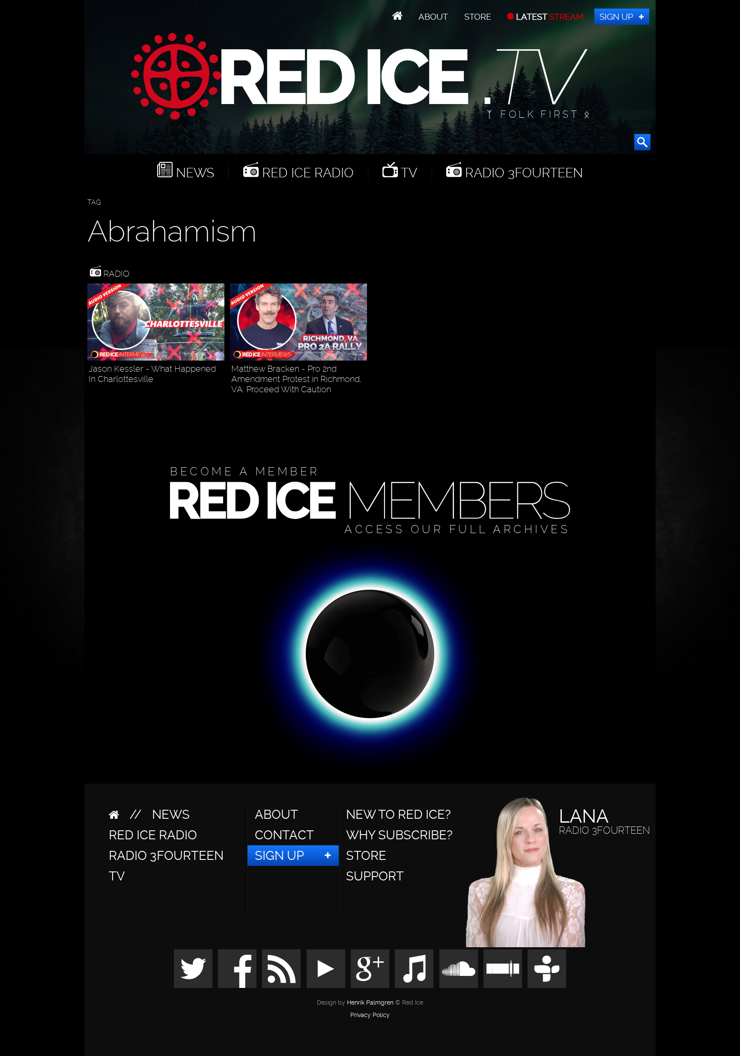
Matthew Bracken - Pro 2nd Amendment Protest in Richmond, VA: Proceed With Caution (296, 379)
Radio (115, 273)
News (193, 172)
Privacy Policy (370, 1015)
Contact (284, 835)
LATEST (549, 17)
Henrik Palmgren (370, 1002)
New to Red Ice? (398, 814)
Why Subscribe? (399, 835)
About (433, 17)
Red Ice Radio (306, 172)
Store (477, 17)
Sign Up (616, 17)
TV (407, 172)
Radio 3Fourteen (522, 172)
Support (375, 876)
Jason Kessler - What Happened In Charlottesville (152, 374)
